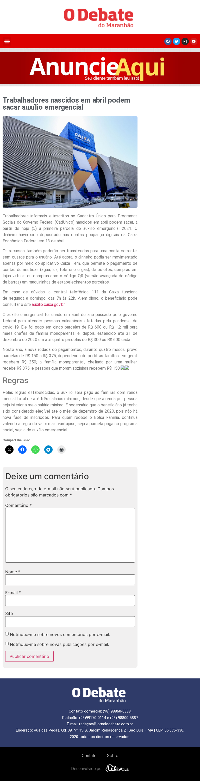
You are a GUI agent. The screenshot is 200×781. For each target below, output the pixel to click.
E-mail (13, 592)
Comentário (18, 505)
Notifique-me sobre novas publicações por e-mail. (59, 644)
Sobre (112, 755)
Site (9, 613)
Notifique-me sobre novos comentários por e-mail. (60, 634)
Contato (89, 755)
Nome (12, 572)
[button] (7, 41)
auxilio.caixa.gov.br (48, 304)
